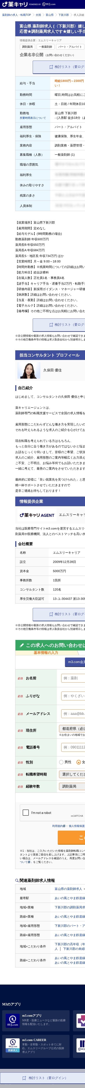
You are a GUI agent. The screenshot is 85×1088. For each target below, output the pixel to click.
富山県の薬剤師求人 (68, 889)
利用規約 (57, 826)
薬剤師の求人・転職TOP (16, 14)
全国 (38, 14)
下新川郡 (63, 14)
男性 (68, 762)
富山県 (50, 14)
